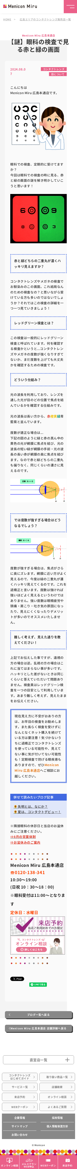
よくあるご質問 (57, 1107)
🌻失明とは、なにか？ (30, 806)
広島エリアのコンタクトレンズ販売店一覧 (45, 19)
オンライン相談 (57, 1097)
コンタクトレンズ (54, 69)
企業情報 (19, 1118)
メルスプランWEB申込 (29, 1165)
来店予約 (19, 1097)
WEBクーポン (19, 1107)
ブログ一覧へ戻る (38, 1015)
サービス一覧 (20, 1087)
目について (58, 74)
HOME (7, 19)
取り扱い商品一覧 (57, 1077)
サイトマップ (20, 1126)
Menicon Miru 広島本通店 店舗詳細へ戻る (38, 1028)
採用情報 (57, 1118)
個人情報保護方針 (57, 1126)
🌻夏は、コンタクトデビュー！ (37, 812)
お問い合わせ (20, 1135)
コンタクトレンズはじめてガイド (20, 1076)
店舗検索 (57, 1087)
